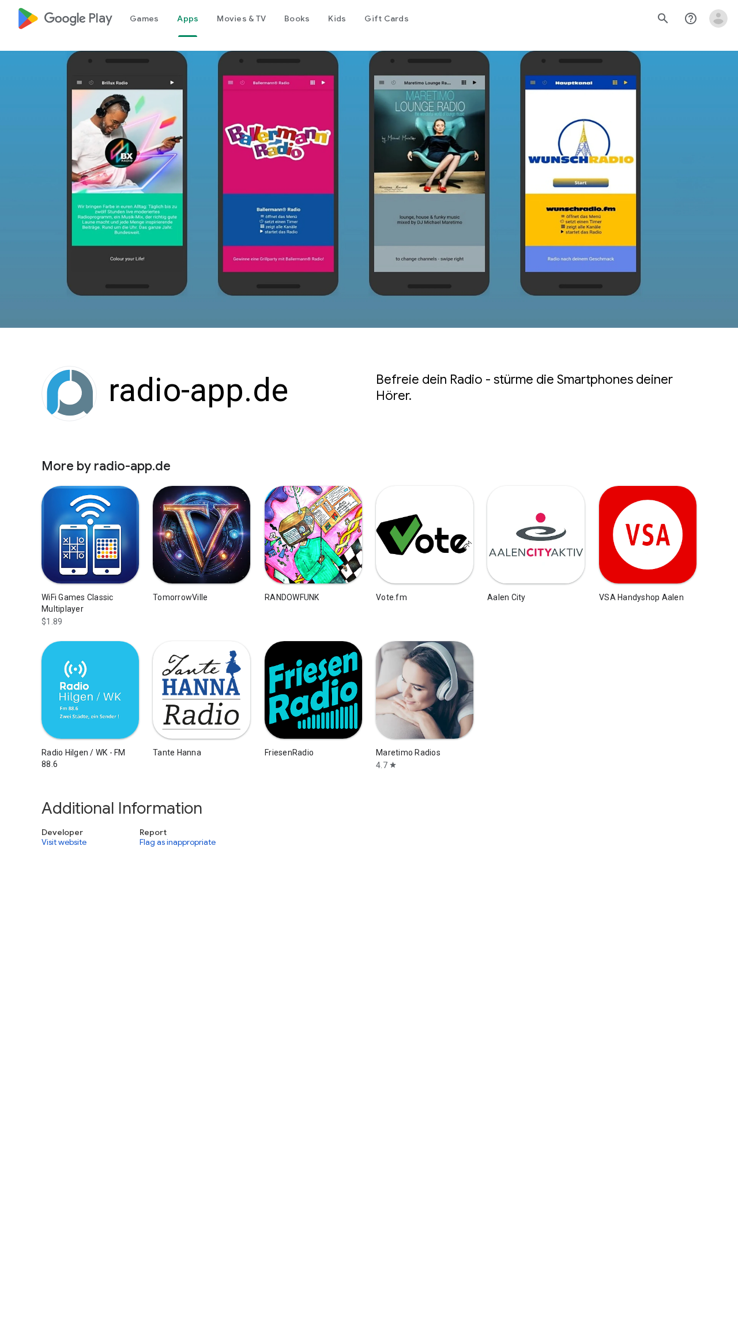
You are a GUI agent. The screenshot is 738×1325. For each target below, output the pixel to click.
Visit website (64, 842)
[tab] (144, 18)
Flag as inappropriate (178, 842)
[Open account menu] (718, 18)
